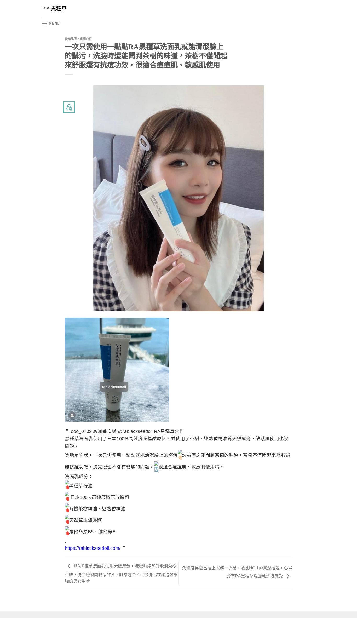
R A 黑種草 (54, 8)
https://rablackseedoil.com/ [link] (92, 548)
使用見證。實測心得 (78, 39)
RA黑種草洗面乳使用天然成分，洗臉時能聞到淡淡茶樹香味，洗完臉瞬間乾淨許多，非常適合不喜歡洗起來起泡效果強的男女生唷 (121, 574)
